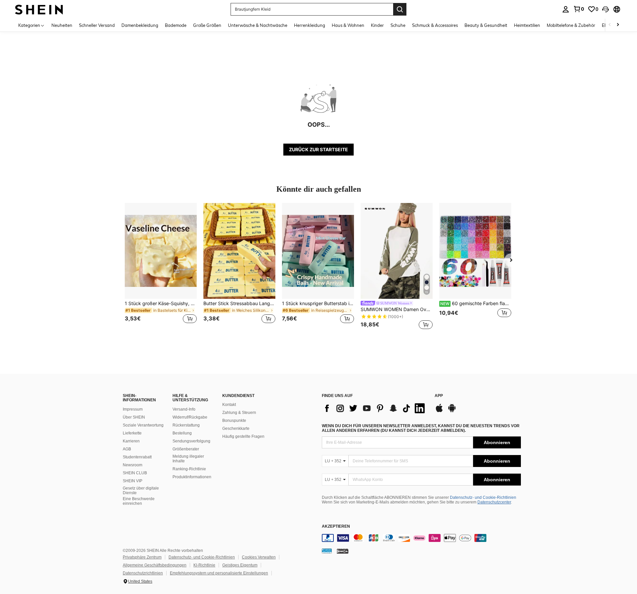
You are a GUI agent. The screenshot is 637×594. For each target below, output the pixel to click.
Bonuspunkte (234, 420)
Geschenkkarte (235, 428)
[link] (578, 9)
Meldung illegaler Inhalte (188, 458)
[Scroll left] (609, 25)
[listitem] (161, 267)
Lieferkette (132, 433)
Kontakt (229, 404)
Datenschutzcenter (494, 502)
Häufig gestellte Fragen (243, 436)
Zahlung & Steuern (239, 412)
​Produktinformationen (192, 477)
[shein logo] (39, 9)
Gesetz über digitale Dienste (141, 490)
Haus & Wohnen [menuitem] (348, 25)
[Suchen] (399, 9)
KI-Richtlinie (204, 565)
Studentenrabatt (137, 457)
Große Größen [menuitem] (207, 25)
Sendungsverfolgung (191, 441)
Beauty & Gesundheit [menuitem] (485, 25)
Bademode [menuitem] (175, 25)
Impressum (133, 409)
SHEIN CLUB (135, 473)
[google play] (452, 411)
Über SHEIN (134, 417)
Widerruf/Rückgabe (190, 417)
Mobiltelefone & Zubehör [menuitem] (571, 25)
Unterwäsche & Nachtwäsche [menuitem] (257, 25)
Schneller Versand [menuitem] (97, 25)
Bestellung (182, 433)
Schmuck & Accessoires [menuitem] (435, 25)
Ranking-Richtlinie (189, 469)
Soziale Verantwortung (143, 425)
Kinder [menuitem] (377, 25)
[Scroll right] (617, 25)
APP (439, 396)
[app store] (439, 411)
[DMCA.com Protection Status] (342, 551)
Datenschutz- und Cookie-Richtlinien (483, 497)
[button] (605, 9)
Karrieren (131, 441)
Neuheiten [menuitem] (61, 25)
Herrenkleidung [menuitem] (309, 25)
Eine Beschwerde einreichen (139, 501)
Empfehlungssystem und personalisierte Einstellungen (219, 573)
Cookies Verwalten (259, 557)
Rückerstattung (186, 425)
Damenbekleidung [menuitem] (139, 25)
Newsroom (132, 465)
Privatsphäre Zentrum (142, 557)
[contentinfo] (421, 538)
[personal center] (566, 9)
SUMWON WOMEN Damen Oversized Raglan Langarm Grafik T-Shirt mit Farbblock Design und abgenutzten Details (397, 309)
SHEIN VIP (132, 481)
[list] (375, 408)
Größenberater (186, 449)
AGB (127, 449)
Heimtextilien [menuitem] (527, 25)
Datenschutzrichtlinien (143, 573)
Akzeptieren (336, 526)
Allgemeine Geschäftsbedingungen (154, 565)
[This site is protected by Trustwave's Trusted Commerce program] (327, 551)
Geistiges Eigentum (239, 565)
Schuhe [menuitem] (397, 25)
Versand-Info (184, 409)
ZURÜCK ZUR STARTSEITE (318, 149)
